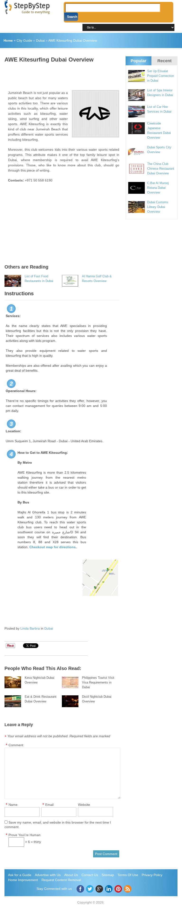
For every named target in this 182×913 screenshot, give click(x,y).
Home (8, 40)
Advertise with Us (48, 875)
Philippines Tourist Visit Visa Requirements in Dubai (98, 682)
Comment (16, 745)
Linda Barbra (30, 628)
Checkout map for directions (52, 547)
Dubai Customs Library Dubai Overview (157, 206)
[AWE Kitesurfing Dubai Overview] (95, 113)
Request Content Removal (61, 880)
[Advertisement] (91, 74)
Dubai (40, 40)
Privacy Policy (152, 875)
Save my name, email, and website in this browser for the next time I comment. (58, 824)
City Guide (24, 40)
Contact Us (90, 875)
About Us (71, 875)
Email (49, 804)
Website (84, 805)
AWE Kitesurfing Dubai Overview (72, 40)
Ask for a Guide (19, 875)
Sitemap (108, 875)
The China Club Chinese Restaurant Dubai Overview (160, 168)
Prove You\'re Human (25, 835)
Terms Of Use (128, 875)
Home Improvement (23, 880)
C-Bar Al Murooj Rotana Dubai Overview (158, 187)
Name (13, 804)
